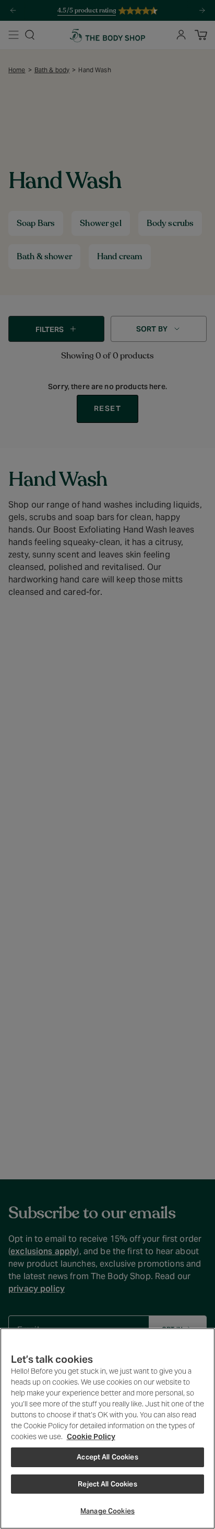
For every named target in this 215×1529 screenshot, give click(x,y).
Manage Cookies (107, 1511)
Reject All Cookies (107, 1484)
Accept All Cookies (107, 1457)
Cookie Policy (91, 1436)
